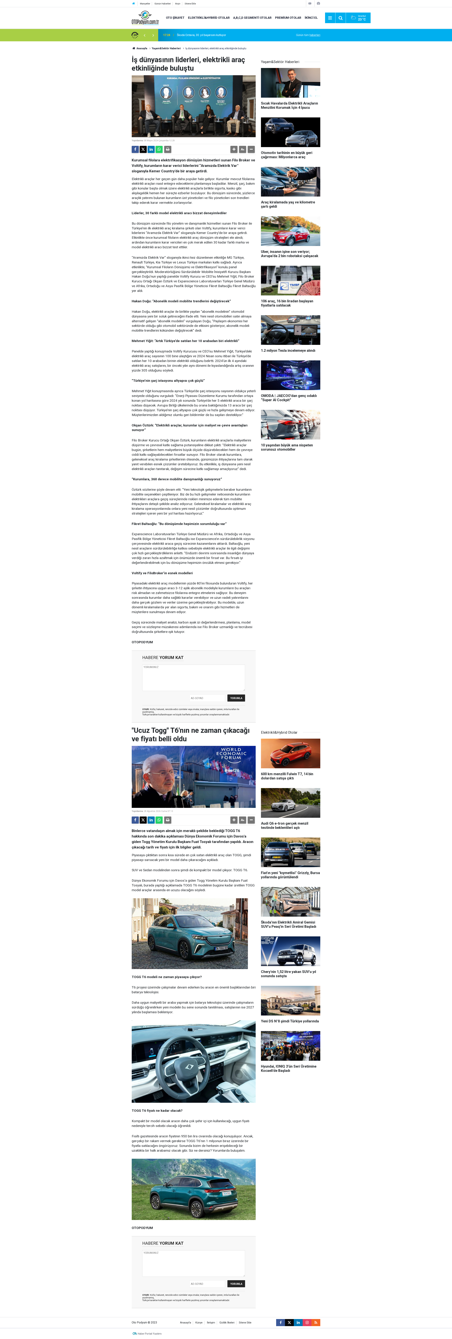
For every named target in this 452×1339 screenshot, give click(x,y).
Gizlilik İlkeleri (226, 1322)
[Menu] (330, 18)
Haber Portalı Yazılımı (150, 1333)
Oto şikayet (175, 17)
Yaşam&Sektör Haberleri (166, 48)
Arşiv (177, 3)
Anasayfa (141, 48)
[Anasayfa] (134, 3)
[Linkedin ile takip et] (298, 1322)
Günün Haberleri (162, 3)
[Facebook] (135, 149)
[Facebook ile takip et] (280, 1322)
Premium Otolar (288, 17)
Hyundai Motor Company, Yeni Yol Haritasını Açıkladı (208, 35)
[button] (233, 149)
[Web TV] (310, 3)
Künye (199, 1322)
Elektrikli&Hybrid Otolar (209, 17)
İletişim (211, 1322)
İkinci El (311, 17)
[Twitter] (143, 149)
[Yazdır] (167, 149)
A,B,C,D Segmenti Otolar (252, 17)
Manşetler (145, 3)
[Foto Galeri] (318, 3)
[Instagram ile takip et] (307, 1322)
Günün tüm (308, 35)
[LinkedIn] (151, 149)
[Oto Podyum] (145, 17)
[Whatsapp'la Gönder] (159, 149)
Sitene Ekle (190, 3)
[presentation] (144, 35)
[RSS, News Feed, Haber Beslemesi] (315, 1322)
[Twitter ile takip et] (289, 1322)
